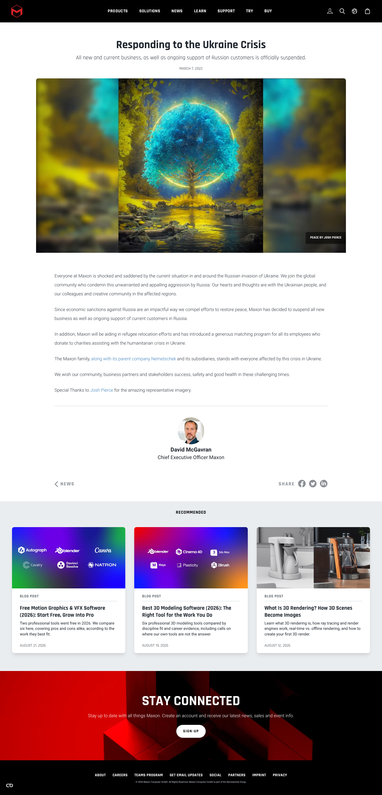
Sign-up (191, 731)
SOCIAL (215, 775)
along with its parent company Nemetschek (133, 358)
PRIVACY (280, 775)
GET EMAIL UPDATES (186, 775)
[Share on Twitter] (313, 483)
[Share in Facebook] (302, 483)
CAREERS (120, 775)
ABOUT (100, 775)
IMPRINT (259, 775)
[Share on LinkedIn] (323, 483)
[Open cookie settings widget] (9, 785)
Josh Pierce (101, 390)
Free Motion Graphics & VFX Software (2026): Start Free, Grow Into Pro (62, 611)
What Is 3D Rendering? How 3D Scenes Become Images (308, 611)
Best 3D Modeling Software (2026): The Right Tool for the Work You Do (186, 611)
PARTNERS (237, 775)
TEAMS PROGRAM (149, 775)
